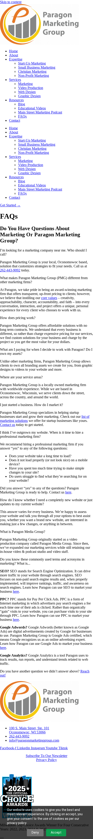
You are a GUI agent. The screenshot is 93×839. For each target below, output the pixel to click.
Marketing (25, 84)
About (13, 55)
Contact (14, 120)
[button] (46, 252)
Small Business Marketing (36, 67)
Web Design (27, 92)
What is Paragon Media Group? (22, 532)
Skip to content (10, 2)
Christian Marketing (32, 71)
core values (49, 298)
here (68, 492)
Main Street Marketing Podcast (40, 112)
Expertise (15, 59)
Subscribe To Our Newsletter (46, 756)
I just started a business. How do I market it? (31, 405)
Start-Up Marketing (32, 63)
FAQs (22, 116)
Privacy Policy (46, 760)
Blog (21, 104)
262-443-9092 (10, 270)
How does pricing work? (17, 318)
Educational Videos (32, 108)
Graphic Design (29, 96)
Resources (16, 100)
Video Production (30, 88)
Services (15, 80)
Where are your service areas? (21, 377)
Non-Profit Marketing (33, 75)
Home (13, 51)
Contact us (7, 425)
